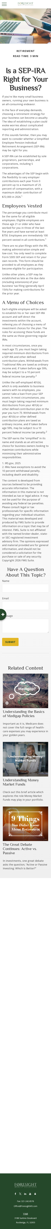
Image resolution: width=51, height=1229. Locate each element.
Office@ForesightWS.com (25, 1206)
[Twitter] (20, 1194)
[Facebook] (15, 1194)
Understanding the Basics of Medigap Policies (23, 714)
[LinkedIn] (25, 1194)
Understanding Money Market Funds (21, 782)
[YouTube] (30, 1194)
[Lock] (35, 1194)
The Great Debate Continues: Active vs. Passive (20, 848)
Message (7, 615)
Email (5, 598)
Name (5, 581)
